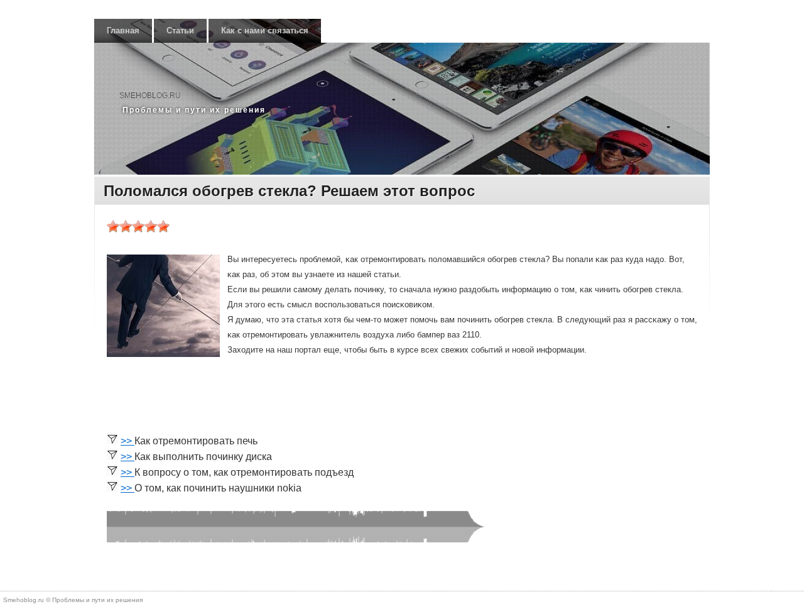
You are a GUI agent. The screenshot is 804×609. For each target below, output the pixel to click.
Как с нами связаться (264, 30)
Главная (123, 30)
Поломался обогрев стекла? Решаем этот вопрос (289, 190)
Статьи (180, 30)
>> (127, 441)
